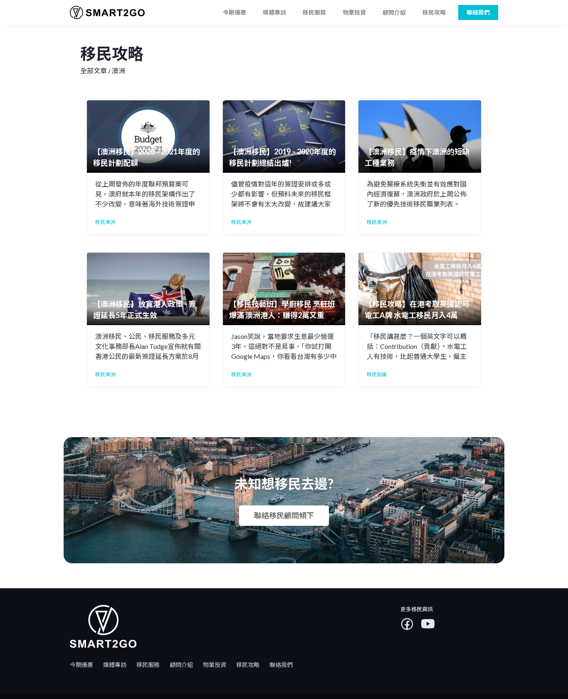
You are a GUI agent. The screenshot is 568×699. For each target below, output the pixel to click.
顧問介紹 (394, 12)
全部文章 (93, 71)
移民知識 (377, 374)
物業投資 (354, 12)
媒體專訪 (274, 12)
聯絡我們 (281, 664)
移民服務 (314, 12)
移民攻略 (434, 12)
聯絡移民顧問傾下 (284, 515)
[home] (104, 13)
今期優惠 (234, 12)
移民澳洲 (105, 222)
